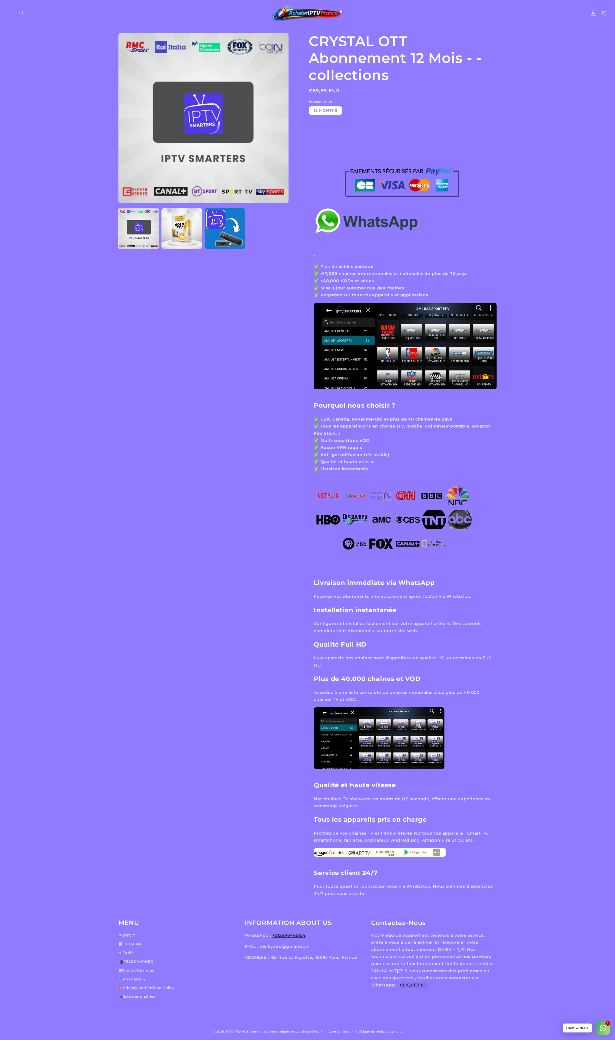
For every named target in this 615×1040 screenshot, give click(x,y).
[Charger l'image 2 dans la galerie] (181, 228)
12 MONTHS (325, 110)
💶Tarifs (126, 953)
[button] (10, 12)
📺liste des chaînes (136, 996)
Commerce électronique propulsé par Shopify (286, 1031)
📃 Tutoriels (129, 944)
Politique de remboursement (378, 1031)
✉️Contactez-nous (136, 970)
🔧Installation (131, 979)
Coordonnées (339, 1031)
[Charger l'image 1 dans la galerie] (138, 228)
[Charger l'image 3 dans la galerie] (225, 228)
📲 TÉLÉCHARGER (136, 962)
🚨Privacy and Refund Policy (146, 988)
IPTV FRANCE (237, 1031)
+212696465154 (289, 935)
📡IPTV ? (126, 935)
